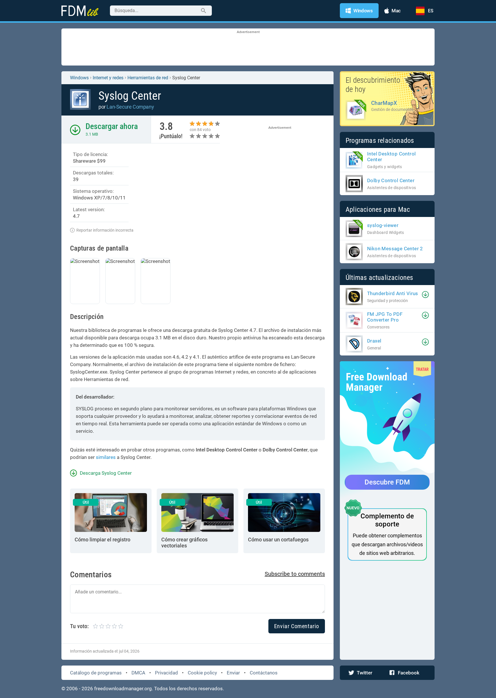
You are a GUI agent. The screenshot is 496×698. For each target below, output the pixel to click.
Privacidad (166, 673)
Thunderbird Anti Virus (392, 293)
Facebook (408, 673)
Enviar (233, 673)
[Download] (425, 294)
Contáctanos (264, 673)
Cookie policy (202, 673)
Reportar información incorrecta (104, 230)
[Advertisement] (248, 47)
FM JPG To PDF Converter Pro (384, 317)
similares (106, 457)
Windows (79, 77)
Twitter (364, 673)
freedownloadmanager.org (123, 688)
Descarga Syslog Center (106, 473)
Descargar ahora (112, 126)
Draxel (374, 341)
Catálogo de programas (96, 673)
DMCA (138, 673)
